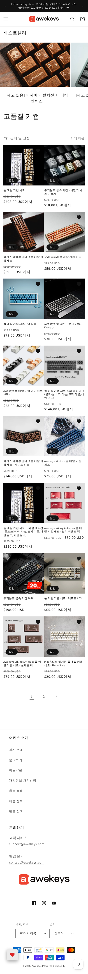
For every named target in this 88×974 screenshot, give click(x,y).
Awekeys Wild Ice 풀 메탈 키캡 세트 (62, 462)
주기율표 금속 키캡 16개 (18, 598)
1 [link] (32, 696)
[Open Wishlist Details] (12, 954)
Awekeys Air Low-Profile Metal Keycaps (62, 325)
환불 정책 (16, 791)
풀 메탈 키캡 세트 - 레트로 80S (63, 598)
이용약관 (15, 770)
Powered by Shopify (53, 965)
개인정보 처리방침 (22, 780)
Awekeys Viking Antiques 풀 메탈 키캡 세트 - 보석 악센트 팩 (63, 529)
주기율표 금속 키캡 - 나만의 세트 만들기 (63, 191)
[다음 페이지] (56, 696)
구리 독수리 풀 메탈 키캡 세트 (62, 257)
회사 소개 (16, 750)
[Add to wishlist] (38, 150)
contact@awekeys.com (26, 862)
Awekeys (37, 965)
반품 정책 (16, 811)
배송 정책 (16, 801)
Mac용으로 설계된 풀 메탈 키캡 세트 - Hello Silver (63, 663)
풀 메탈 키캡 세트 (14, 190)
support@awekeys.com (26, 844)
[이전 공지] (5, 6)
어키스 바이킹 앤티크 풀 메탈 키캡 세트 (23, 258)
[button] (6, 19)
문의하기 (15, 760)
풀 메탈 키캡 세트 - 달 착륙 (19, 323)
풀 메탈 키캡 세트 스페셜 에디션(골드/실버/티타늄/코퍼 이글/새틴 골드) (64, 394)
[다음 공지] (83, 6)
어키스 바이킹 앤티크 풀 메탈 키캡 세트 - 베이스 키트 (23, 462)
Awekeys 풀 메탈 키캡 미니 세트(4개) (23, 392)
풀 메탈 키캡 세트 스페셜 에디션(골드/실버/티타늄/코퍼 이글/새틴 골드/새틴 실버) (23, 531)
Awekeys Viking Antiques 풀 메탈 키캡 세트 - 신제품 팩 (22, 663)
